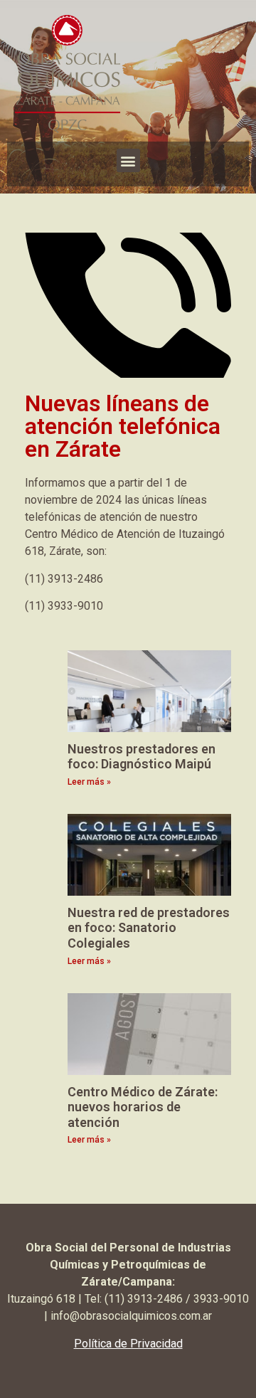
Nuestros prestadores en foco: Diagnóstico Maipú (141, 756)
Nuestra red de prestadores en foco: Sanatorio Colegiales (149, 927)
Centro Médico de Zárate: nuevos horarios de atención (143, 1107)
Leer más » (89, 782)
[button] (128, 160)
